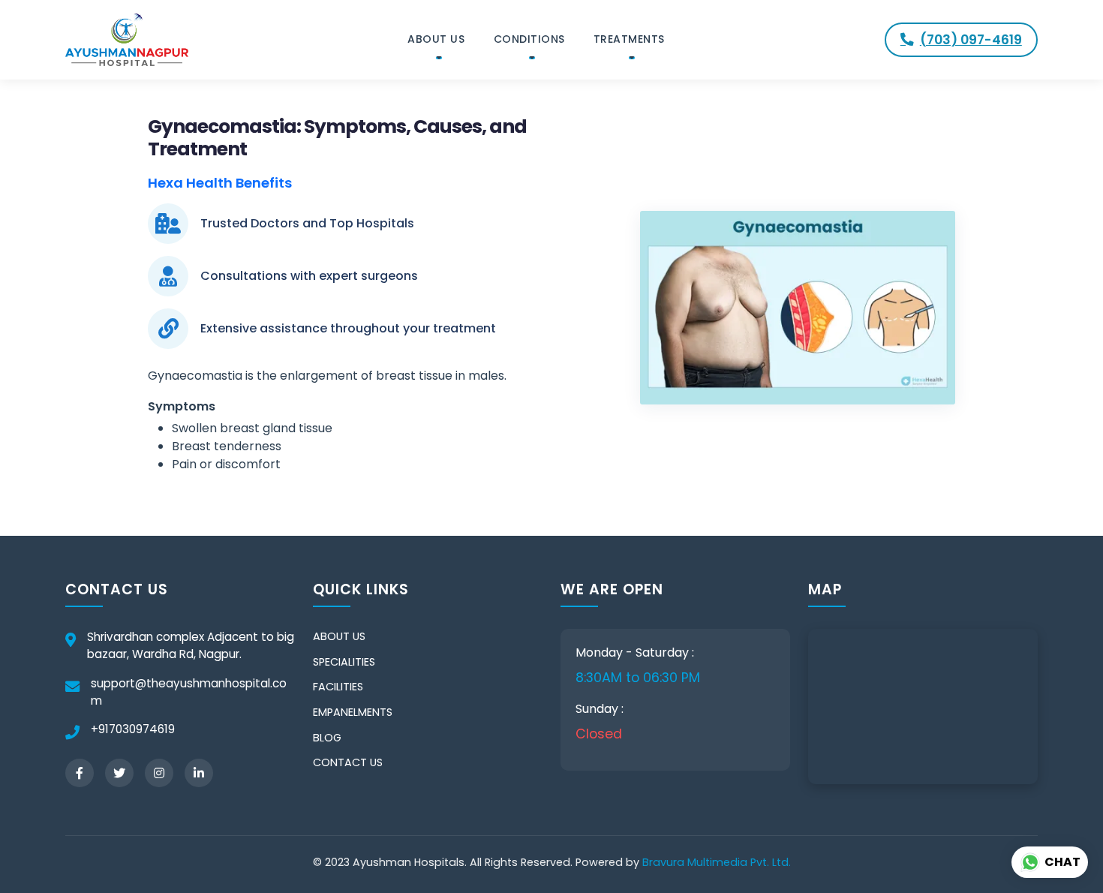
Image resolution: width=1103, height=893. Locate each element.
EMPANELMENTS (352, 712)
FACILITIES (338, 686)
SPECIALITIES (344, 661)
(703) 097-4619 (971, 40)
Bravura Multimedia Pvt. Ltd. (716, 862)
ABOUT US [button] (435, 39)
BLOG (327, 737)
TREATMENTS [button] (629, 39)
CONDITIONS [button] (529, 39)
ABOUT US (339, 636)
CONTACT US (348, 762)
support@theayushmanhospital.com (189, 691)
